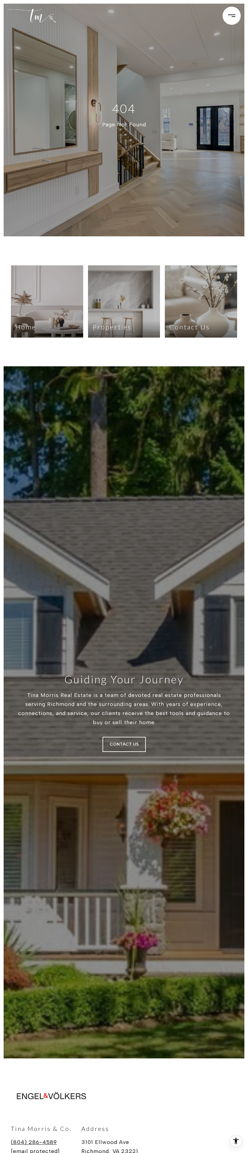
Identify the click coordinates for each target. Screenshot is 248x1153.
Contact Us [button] (124, 744)
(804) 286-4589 (34, 1142)
